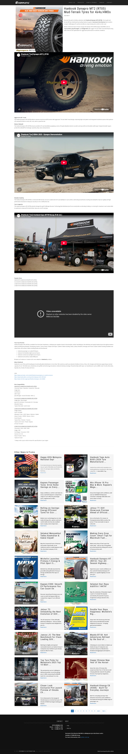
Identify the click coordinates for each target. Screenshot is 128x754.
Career (101, 2)
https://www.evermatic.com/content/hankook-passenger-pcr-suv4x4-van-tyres (33, 375)
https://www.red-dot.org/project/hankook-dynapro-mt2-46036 (29, 379)
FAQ (68, 725)
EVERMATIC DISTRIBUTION (27, 751)
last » (104, 711)
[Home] (22, 2)
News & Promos (92, 2)
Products (81, 2)
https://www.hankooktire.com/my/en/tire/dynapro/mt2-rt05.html (30, 377)
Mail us (69, 728)
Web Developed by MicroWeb (106, 751)
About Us (72, 2)
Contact (109, 2)
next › (98, 711)
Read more (43, 472)
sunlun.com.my (85, 737)
